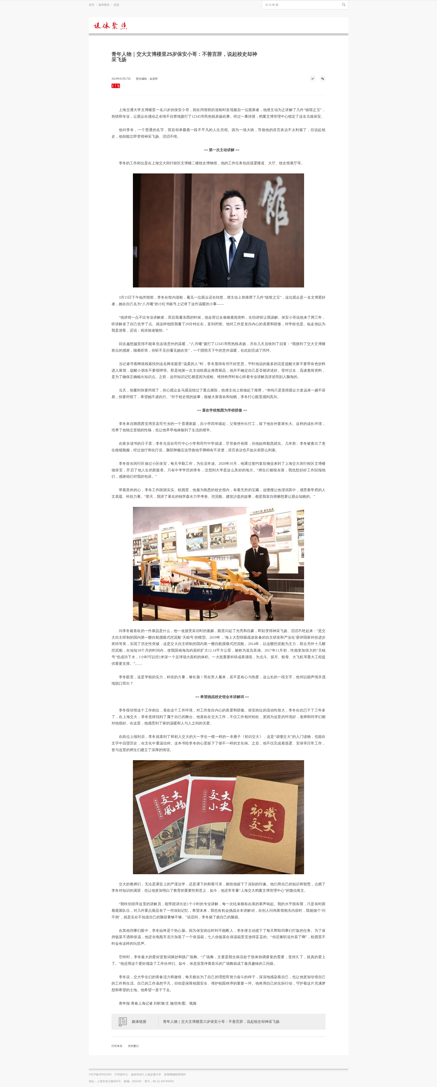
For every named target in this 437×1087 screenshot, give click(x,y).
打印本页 (117, 1046)
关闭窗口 (133, 1046)
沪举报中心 (121, 1074)
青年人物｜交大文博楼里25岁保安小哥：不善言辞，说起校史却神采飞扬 (221, 1022)
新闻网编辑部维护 (175, 1074)
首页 (91, 4)
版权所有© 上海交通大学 (146, 1074)
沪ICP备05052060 (100, 1074)
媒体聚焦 (104, 4)
